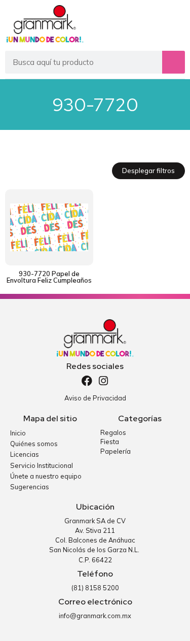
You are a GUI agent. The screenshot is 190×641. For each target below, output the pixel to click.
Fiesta (109, 441)
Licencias (24, 454)
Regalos (113, 432)
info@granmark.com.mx (95, 616)
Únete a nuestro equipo (46, 476)
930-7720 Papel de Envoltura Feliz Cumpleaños (49, 276)
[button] (176, 24)
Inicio (18, 433)
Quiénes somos (34, 444)
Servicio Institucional (41, 465)
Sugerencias (29, 487)
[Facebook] (87, 381)
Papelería (115, 451)
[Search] (173, 62)
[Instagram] (103, 381)
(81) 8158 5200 (95, 588)
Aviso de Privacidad (95, 398)
